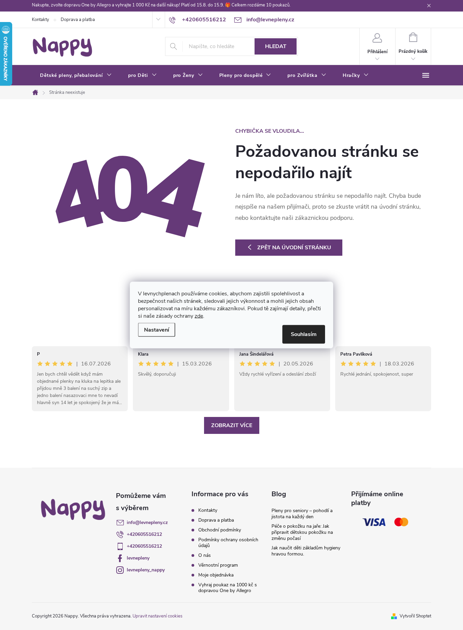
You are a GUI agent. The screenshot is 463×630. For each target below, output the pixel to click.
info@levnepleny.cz (147, 522)
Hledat (275, 46)
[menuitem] (76, 75)
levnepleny (138, 558)
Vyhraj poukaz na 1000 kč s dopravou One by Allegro (227, 588)
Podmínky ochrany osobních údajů (228, 543)
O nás (204, 555)
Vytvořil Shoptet (415, 616)
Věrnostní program (218, 565)
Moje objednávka (216, 575)
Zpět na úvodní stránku (294, 247)
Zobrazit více (231, 425)
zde (199, 316)
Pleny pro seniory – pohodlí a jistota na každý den (302, 513)
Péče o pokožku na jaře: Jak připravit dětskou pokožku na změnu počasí (302, 532)
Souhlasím (304, 334)
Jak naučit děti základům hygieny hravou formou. (305, 551)
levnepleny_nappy (146, 570)
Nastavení (156, 330)
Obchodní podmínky (219, 530)
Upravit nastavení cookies (157, 616)
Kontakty (40, 20)
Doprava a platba (78, 20)
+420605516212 (144, 534)
